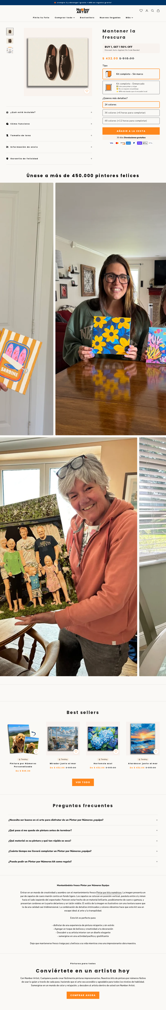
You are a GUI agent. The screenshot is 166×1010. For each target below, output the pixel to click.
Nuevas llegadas (110, 17)
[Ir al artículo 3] (9, 50)
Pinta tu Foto (41, 17)
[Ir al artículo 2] (9, 41)
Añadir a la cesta (131, 131)
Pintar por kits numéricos (109, 892)
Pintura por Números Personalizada (23, 765)
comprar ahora (83, 995)
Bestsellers (87, 17)
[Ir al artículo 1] (9, 31)
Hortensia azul (103, 763)
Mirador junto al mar (63, 763)
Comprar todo (64, 17)
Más (128, 17)
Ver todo (83, 782)
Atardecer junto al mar (143, 763)
